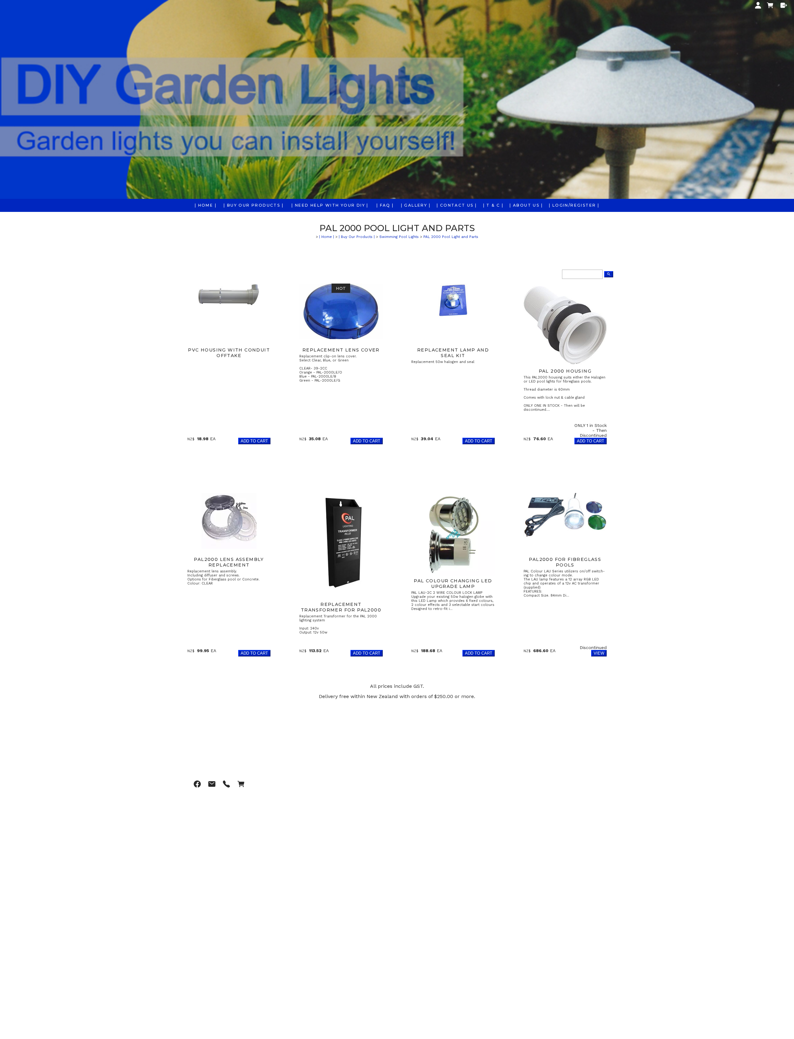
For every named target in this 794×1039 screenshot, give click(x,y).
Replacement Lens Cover (341, 350)
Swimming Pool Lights (399, 237)
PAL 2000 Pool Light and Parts (450, 237)
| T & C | (493, 205)
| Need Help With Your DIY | (330, 205)
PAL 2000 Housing (565, 371)
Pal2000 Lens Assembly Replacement (229, 562)
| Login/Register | (574, 205)
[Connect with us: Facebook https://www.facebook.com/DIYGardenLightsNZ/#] (197, 784)
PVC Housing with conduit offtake (229, 352)
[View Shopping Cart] (241, 784)
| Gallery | (415, 205)
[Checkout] (783, 5)
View (599, 653)
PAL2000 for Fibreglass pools (565, 562)
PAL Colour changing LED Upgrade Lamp (453, 583)
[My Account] (758, 5)
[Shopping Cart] (770, 6)
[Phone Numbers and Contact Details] (226, 784)
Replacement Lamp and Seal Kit (453, 352)
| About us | (526, 205)
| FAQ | (385, 205)
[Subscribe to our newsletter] (211, 784)
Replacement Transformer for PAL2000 (341, 607)
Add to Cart (254, 441)
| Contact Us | (457, 205)
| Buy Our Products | (253, 205)
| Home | (205, 205)
